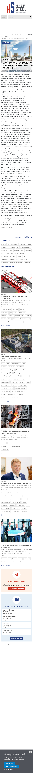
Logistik (22, 253)
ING (22, 250)
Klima (2, 253)
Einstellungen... (9, 769)
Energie (29, 244)
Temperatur (4, 259)
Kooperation (14, 253)
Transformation (14, 259)
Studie (19, 256)
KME (8, 253)
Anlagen (3, 244)
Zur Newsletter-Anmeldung (16, 588)
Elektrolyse (22, 244)
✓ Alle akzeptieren (12, 767)
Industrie (16, 250)
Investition (28, 250)
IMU (11, 250)
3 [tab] (15, 34)
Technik (25, 256)
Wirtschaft (27, 262)
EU (17, 247)
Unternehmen (23, 259)
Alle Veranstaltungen (16, 638)
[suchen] (30, 17)
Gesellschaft (4, 250)
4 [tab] (17, 34)
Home (2, 36)
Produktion (13, 256)
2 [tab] (14, 34)
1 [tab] (12, 34)
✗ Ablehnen (9, 763)
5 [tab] (19, 34)
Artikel (6, 36)
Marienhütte (4, 256)
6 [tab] (21, 34)
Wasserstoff (4, 262)
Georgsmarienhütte (25, 247)
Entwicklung (4, 247)
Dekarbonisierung (12, 244)
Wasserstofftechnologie (16, 262)
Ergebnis (12, 247)
